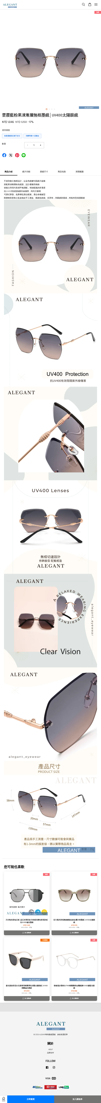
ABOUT (50, 1049)
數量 (4, 144)
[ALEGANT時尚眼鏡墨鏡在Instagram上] (54, 1069)
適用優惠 (6, 130)
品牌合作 (50, 1053)
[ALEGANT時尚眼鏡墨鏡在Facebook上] (47, 1069)
